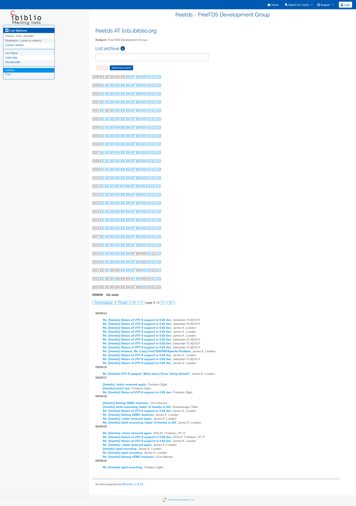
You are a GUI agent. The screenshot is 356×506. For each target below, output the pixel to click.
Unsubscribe (12, 62)
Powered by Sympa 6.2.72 (181, 500)
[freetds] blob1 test (116, 388)
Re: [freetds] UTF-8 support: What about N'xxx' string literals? (146, 373)
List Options (18, 30)
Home (274, 5)
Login (346, 5)
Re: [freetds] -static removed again (127, 418)
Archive (9, 70)
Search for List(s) (298, 5)
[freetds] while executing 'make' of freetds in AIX (137, 407)
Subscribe (11, 57)
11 (154, 77)
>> (170, 302)
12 (159, 77)
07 (134, 77)
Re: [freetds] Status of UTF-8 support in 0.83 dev (137, 320)
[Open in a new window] (123, 48)
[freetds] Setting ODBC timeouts (125, 403)
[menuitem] (273, 4)
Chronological (103, 302)
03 (113, 85)
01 (103, 85)
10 (150, 77)
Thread (123, 302)
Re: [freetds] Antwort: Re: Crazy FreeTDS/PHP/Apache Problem (147, 351)
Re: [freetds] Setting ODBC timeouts (128, 414)
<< (134, 302)
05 (124, 85)
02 (108, 85)
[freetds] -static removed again (124, 384)
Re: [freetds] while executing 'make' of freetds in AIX (139, 422)
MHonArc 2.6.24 (132, 484)
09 (144, 77)
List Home (11, 53)
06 (129, 77)
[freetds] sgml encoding (120, 448)
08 (139, 77)
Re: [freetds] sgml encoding (122, 452)
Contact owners (14, 45)
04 (119, 85)
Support (325, 5)
